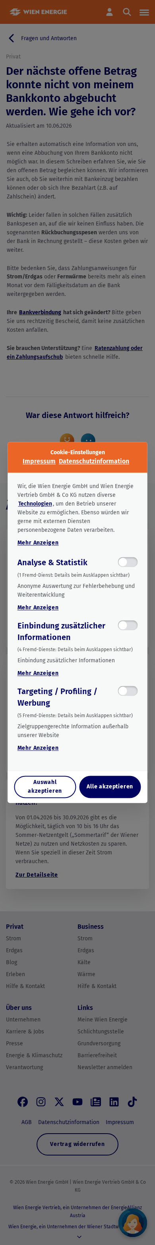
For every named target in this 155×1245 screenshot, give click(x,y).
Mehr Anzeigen (38, 542)
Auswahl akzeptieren (45, 787)
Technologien (35, 503)
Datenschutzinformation (94, 461)
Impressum (39, 461)
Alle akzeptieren (110, 787)
